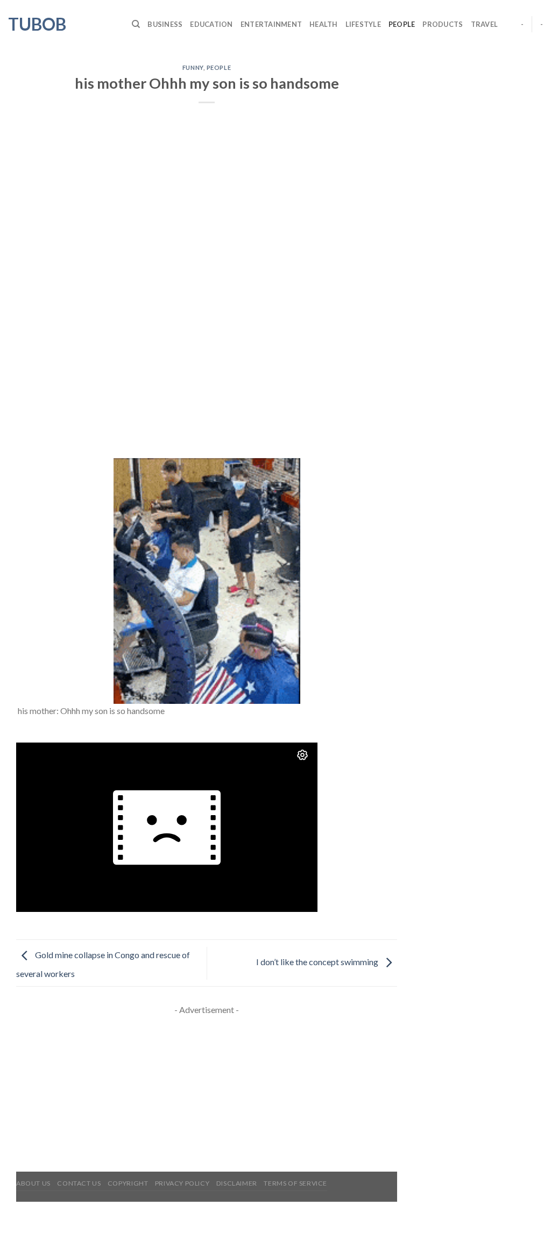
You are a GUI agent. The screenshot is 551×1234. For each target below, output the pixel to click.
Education (211, 24)
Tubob (37, 24)
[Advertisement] (206, 378)
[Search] (136, 24)
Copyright (128, 1183)
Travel (484, 24)
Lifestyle (363, 24)
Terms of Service (295, 1183)
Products (442, 24)
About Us (33, 1183)
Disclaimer (236, 1183)
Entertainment (271, 24)
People (401, 24)
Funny (192, 67)
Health (323, 24)
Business (164, 24)
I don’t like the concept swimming (318, 962)
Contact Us (79, 1183)
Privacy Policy (182, 1183)
